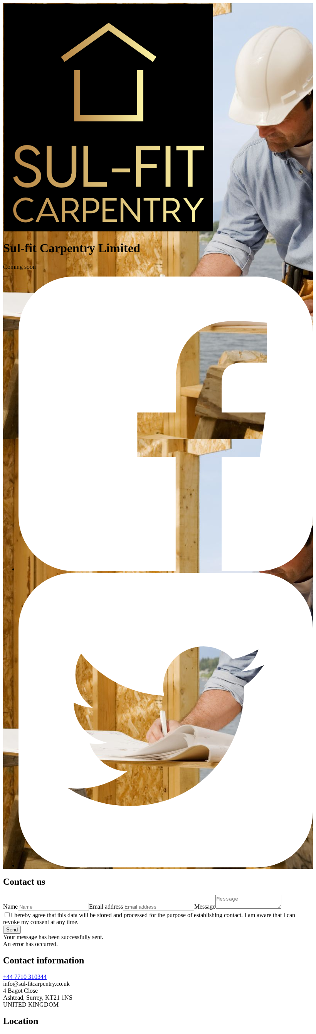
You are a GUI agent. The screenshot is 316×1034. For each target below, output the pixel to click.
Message (204, 906)
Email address (106, 906)
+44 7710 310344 (25, 976)
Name (10, 906)
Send (12, 930)
